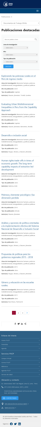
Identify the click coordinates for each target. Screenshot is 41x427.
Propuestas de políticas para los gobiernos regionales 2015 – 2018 (17, 255)
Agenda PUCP (6, 370)
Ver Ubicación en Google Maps (16, 404)
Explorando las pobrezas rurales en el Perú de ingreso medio (18, 77)
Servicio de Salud (6, 374)
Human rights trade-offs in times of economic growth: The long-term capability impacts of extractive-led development (17, 165)
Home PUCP (5, 340)
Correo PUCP (5, 362)
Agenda (3, 348)
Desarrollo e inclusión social (14, 135)
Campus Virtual (6, 358)
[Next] (27, 313)
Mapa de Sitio (10, 408)
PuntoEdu (4, 344)
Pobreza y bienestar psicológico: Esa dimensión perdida (18, 196)
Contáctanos (11, 398)
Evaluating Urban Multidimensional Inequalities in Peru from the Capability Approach (19, 107)
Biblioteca (4, 366)
